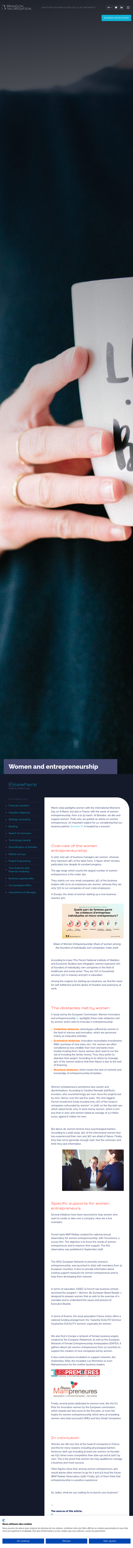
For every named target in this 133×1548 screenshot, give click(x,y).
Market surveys (17, 854)
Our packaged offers (20, 885)
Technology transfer (20, 840)
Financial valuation (19, 805)
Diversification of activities (23, 847)
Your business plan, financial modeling (19, 870)
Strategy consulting (19, 819)
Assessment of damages (22, 892)
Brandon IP (77, 826)
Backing (13, 826)
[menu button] (128, 7)
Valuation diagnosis (19, 812)
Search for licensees (20, 833)
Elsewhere (23, 784)
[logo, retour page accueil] (16, 7)
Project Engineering (19, 861)
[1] (77, 1018)
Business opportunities (116, 18)
